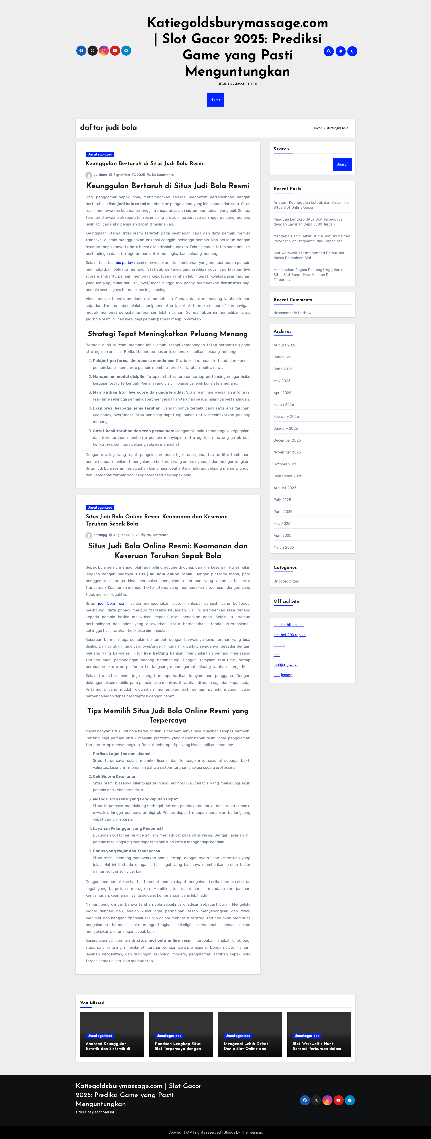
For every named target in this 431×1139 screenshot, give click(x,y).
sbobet (279, 645)
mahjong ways (286, 665)
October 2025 (285, 464)
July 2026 (282, 357)
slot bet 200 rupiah (290, 635)
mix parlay (124, 262)
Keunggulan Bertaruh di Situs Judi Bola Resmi (145, 163)
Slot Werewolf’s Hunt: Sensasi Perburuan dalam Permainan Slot (317, 1049)
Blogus (229, 1132)
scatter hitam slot (289, 625)
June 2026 (283, 369)
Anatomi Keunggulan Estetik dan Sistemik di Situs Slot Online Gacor (108, 1049)
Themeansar (251, 1132)
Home (215, 100)
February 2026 (286, 416)
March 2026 (284, 405)
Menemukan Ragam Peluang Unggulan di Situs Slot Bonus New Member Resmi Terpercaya (309, 275)
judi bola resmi (113, 603)
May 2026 (282, 381)
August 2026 (285, 345)
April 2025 (282, 535)
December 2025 (287, 440)
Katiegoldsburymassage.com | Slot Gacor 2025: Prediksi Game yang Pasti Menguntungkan (138, 1095)
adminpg (100, 175)
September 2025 (288, 476)
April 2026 (283, 393)
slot (277, 655)
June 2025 (283, 512)
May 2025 (282, 523)
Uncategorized (100, 154)
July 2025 (282, 500)
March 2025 (284, 547)
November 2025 (287, 452)
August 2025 (285, 488)
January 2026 (286, 428)
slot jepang (283, 675)
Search (281, 149)
